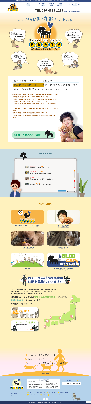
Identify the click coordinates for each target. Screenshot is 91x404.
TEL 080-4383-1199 (49, 10)
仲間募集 (44, 395)
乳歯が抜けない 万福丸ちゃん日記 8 (41, 179)
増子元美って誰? (52, 392)
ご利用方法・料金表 (64, 392)
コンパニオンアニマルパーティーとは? (37, 392)
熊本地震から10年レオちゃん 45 (39, 168)
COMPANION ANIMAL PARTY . (44, 402)
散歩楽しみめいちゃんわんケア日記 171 (42, 185)
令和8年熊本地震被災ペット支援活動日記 (42, 173)
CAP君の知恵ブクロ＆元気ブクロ (57, 395)
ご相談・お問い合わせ (33, 395)
